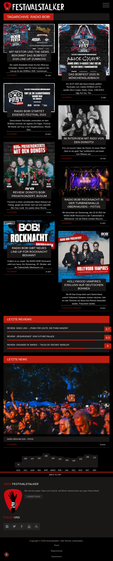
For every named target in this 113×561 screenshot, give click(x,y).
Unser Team (33, 497)
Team (56, 545)
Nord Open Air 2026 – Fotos (20, 439)
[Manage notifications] (6, 554)
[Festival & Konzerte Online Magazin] (30, 6)
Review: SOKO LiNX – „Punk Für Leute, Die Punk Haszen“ (37, 328)
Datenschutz (56, 551)
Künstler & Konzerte (72, 308)
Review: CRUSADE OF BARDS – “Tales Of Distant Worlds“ (38, 345)
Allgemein (12, 75)
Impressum (56, 556)
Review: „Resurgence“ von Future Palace (30, 336)
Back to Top (55, 475)
